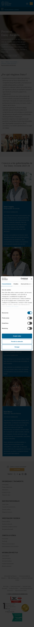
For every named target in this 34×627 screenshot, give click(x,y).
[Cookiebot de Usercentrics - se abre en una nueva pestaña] (21, 279)
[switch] (29, 318)
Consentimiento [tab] (6, 284)
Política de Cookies (12, 306)
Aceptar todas (17, 336)
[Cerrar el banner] (31, 279)
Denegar (17, 347)
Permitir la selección (17, 341)
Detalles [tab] (16, 284)
